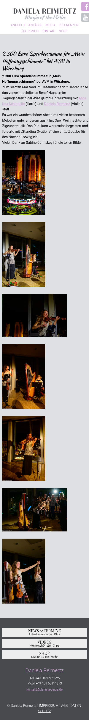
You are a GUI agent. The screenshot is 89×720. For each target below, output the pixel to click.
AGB (64, 706)
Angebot (18, 25)
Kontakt (49, 31)
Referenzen (69, 25)
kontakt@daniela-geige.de (45, 689)
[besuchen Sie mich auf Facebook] (83, 6)
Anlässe (35, 25)
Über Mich (30, 31)
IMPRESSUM (49, 706)
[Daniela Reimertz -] (44, 13)
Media (51, 25)
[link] (57, 104)
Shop (63, 31)
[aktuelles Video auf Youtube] (83, 17)
